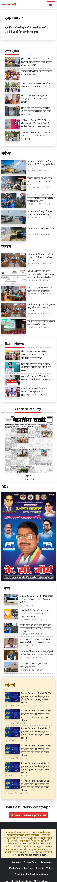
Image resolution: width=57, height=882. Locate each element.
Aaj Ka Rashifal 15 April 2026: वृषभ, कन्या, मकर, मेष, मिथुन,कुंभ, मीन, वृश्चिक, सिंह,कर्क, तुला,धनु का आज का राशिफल (36, 733)
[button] (5, 536)
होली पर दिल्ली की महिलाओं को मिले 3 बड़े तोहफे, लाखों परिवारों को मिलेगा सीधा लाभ (35, 641)
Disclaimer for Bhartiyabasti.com (31, 874)
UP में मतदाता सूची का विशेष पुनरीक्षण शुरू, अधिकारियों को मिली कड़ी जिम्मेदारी (41, 307)
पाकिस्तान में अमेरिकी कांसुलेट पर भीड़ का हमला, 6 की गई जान (34, 665)
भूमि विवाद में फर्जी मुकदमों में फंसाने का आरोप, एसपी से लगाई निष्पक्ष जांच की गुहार (26, 29)
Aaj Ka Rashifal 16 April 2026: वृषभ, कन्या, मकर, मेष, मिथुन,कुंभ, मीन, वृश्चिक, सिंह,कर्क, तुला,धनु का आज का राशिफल (36, 715)
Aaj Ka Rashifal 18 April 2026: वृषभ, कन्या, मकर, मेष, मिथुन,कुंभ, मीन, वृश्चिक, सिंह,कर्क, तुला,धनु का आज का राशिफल (36, 698)
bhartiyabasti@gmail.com (32, 854)
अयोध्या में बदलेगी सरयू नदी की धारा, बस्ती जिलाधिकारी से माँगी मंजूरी (40, 213)
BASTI (28, 476)
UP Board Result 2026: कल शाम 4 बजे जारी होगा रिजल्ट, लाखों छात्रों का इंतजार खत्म (35, 135)
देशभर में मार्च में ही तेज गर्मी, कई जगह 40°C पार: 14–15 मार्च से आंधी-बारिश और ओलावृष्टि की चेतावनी (36, 613)
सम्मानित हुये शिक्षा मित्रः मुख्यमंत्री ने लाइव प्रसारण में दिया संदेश (36, 72)
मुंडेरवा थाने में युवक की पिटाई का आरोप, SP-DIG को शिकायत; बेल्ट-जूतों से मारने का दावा (36, 367)
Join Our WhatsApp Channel (29, 815)
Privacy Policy (31, 862)
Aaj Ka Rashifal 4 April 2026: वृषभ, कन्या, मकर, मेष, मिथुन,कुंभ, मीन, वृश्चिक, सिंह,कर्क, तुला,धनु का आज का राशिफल (35, 785)
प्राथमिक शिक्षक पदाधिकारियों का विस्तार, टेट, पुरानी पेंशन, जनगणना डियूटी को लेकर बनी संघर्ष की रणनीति (36, 61)
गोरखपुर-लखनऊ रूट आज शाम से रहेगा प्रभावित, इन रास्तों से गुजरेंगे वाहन (39, 181)
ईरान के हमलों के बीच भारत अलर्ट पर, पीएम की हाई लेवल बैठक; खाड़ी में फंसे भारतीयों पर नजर (36, 653)
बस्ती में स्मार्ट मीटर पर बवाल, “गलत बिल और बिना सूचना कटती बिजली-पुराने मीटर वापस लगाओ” (36, 111)
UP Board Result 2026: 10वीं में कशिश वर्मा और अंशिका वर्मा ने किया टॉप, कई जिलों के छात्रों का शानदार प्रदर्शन (35, 123)
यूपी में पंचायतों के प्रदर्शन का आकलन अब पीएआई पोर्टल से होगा (41, 322)
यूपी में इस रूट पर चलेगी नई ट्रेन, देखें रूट (41, 230)
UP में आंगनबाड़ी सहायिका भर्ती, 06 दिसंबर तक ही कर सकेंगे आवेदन (40, 289)
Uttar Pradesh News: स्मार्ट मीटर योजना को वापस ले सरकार (35, 85)
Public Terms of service (21, 868)
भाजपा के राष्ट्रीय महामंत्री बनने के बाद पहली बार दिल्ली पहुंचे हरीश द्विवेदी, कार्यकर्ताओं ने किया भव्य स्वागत (35, 391)
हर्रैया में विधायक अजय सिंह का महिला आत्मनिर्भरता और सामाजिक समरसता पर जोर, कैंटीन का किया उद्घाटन (35, 354)
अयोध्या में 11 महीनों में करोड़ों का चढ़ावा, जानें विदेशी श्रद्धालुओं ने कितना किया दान (41, 164)
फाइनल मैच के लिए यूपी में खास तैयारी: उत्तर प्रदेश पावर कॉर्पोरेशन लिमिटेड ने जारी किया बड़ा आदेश (41, 197)
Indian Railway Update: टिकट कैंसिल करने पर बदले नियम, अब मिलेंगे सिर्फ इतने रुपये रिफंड (36, 599)
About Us (16, 862)
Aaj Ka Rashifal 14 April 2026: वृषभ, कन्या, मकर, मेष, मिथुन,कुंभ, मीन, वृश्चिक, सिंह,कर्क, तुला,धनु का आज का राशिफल (36, 750)
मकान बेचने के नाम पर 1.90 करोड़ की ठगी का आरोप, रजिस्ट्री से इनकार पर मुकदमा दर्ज (36, 379)
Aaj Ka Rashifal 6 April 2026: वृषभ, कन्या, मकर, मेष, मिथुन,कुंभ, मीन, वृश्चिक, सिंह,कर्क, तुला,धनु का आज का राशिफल (35, 768)
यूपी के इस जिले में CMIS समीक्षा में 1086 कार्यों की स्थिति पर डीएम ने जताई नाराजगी (40, 257)
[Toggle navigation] (51, 4)
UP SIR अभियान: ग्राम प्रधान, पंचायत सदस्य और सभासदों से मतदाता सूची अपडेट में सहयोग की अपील (41, 274)
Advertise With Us (44, 868)
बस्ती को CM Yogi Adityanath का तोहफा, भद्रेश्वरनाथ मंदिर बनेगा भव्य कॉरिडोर (35, 98)
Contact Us (46, 862)
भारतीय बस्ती (9, 4)
